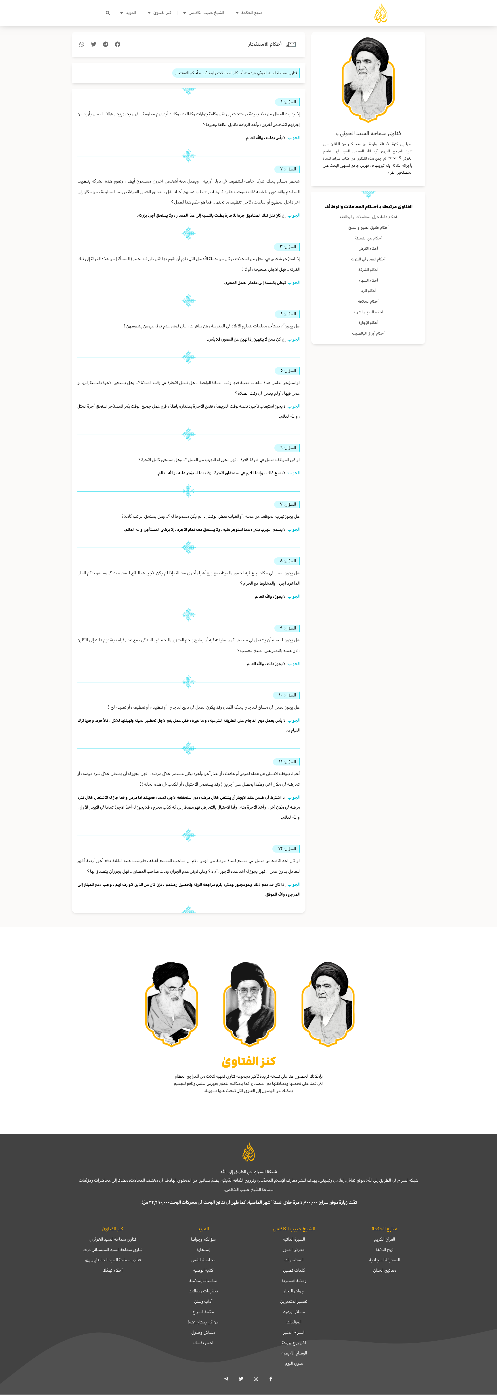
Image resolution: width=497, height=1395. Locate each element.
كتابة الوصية (203, 1270)
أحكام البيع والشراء (368, 312)
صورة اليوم (294, 1363)
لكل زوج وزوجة (294, 1343)
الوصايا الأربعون (294, 1353)
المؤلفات (293, 1322)
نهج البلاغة (384, 1249)
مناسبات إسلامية (203, 1280)
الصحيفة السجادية (384, 1260)
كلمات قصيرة (293, 1270)
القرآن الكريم (384, 1239)
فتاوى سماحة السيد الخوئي (112, 1239)
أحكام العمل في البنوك (368, 259)
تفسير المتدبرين (293, 1301)
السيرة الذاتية (294, 1239)
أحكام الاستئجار (265, 44)
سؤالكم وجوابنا (203, 1239)
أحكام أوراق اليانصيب (368, 333)
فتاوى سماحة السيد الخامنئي (113, 1260)
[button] (108, 13)
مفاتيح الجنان (384, 1270)
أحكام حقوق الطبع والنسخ (368, 227)
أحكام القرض (368, 248)
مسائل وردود (294, 1312)
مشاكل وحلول (203, 1332)
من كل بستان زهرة (203, 1322)
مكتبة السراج (203, 1312)
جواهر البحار (294, 1291)
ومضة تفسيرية (294, 1280)
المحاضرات (293, 1260)
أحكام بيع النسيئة (368, 238)
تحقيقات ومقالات (203, 1291)
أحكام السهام (368, 280)
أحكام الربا (368, 290)
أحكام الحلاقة (368, 301)
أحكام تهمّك (113, 1270)
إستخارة (203, 1249)
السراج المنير (294, 1332)
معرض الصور (294, 1249)
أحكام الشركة (368, 269)
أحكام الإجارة (368, 322)
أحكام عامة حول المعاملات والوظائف (368, 216)
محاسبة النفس (203, 1260)
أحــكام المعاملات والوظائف (351, 206)
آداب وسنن (203, 1301)
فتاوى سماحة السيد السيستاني (112, 1249)
